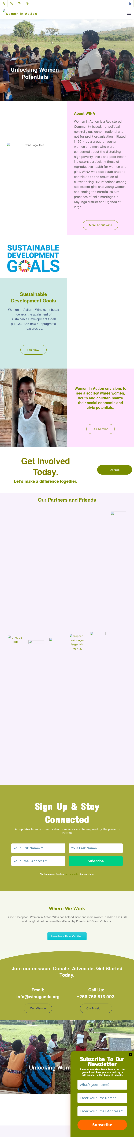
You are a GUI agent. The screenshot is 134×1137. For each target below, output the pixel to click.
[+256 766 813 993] (12, 3)
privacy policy (72, 874)
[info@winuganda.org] (21, 3)
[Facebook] (130, 3)
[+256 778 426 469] (5, 3)
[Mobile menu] (129, 13)
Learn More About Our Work (67, 936)
